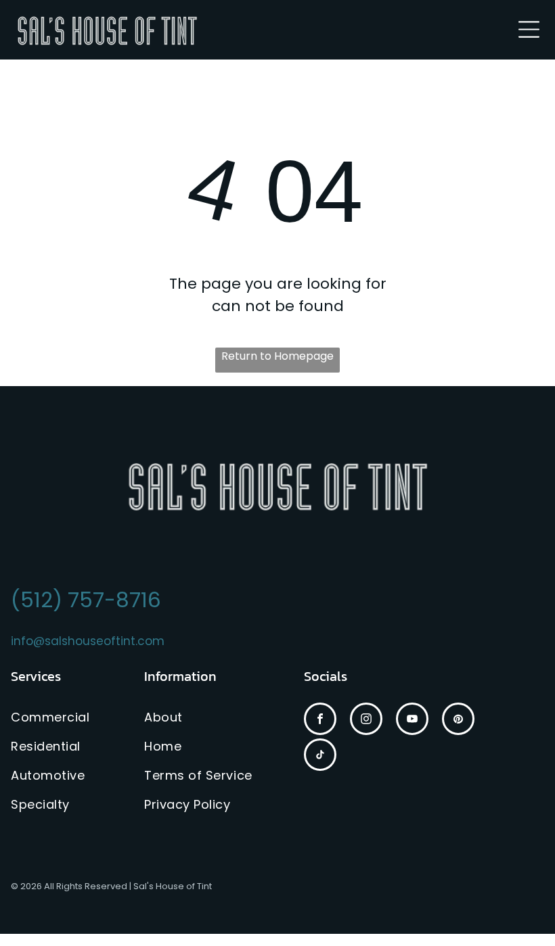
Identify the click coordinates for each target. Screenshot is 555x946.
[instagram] (366, 720)
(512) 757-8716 (86, 600)
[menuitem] (64, 717)
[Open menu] (529, 29)
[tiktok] (320, 756)
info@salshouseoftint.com (87, 641)
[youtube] (412, 720)
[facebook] (320, 720)
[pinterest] (458, 720)
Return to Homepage (277, 356)
